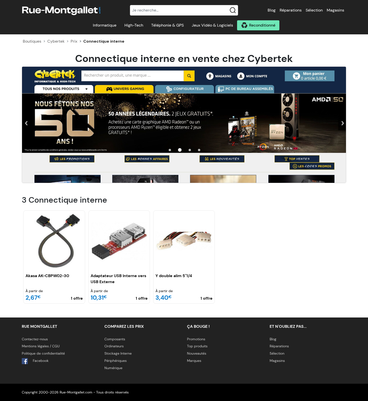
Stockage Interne (118, 353)
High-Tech (133, 25)
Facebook (40, 360)
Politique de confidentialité (43, 353)
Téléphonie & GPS (167, 25)
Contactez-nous (35, 339)
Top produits (197, 346)
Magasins (335, 10)
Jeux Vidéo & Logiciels (212, 25)
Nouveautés (196, 353)
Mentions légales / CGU (41, 346)
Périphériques (115, 360)
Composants (114, 339)
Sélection (314, 10)
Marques (194, 360)
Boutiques (32, 41)
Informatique (104, 25)
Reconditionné (262, 25)
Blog (272, 10)
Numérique (113, 368)
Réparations (291, 10)
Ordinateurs (114, 346)
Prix (74, 41)
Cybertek (56, 41)
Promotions (196, 339)
